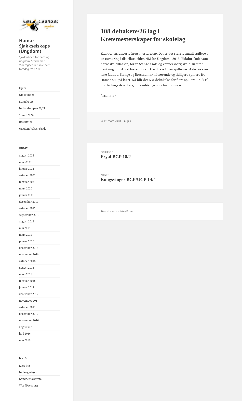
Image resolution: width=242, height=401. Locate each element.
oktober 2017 (27, 307)
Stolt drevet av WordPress (117, 211)
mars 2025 (25, 162)
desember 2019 (28, 201)
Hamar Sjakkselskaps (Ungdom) (34, 45)
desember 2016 (28, 314)
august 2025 (26, 155)
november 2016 (29, 320)
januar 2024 (26, 168)
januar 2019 (26, 241)
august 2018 (26, 267)
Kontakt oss (26, 101)
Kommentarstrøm (30, 379)
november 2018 (29, 254)
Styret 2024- (26, 115)
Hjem (22, 88)
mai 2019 (24, 228)
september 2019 (29, 215)
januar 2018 (26, 287)
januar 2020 (26, 195)
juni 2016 (25, 333)
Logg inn (24, 366)
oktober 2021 (27, 175)
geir (128, 121)
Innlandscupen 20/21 (32, 108)
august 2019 (26, 221)
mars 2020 (25, 188)
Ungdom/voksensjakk (32, 128)
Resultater (25, 122)
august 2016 (26, 327)
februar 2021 (27, 182)
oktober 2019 (27, 208)
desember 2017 (28, 294)
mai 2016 (24, 340)
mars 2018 (25, 274)
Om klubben (27, 95)
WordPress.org (28, 385)
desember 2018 (28, 248)
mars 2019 (25, 234)
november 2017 (29, 300)
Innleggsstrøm (28, 372)
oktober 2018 (27, 261)
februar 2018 (27, 281)
